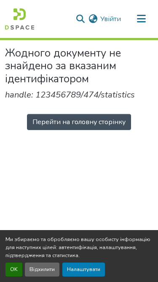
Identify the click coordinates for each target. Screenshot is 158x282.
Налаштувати (83, 269)
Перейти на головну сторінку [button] (79, 122)
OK (14, 269)
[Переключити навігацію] (141, 19)
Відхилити (42, 269)
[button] (19, 19)
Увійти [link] (110, 19)
